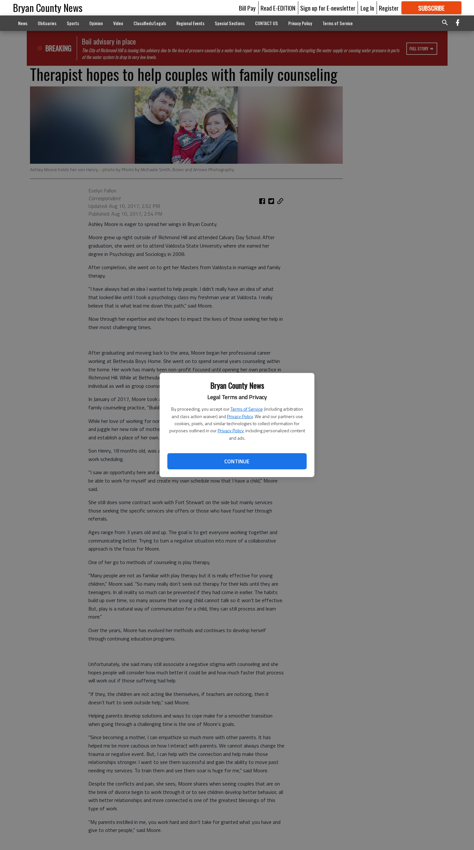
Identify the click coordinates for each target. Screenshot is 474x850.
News (22, 23)
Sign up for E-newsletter (327, 8)
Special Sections (230, 23)
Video (118, 23)
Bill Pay (247, 8)
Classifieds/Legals (149, 23)
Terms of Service (247, 408)
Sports (73, 23)
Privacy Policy (240, 416)
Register (389, 8)
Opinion (96, 23)
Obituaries (47, 23)
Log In (367, 8)
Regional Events (190, 23)
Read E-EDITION (278, 8)
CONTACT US (266, 23)
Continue (236, 461)
